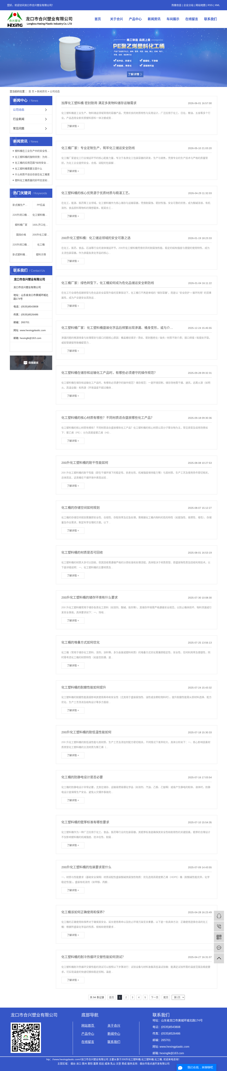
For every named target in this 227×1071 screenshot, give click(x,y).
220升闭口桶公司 (21, 244)
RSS (210, 5)
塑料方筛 (41, 254)
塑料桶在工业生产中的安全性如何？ (32, 150)
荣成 (124, 1063)
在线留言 (191, 19)
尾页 (165, 997)
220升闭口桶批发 (21, 214)
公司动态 (55, 91)
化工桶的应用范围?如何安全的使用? (32, 162)
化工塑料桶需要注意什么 (28, 168)
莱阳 (90, 1063)
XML (217, 5)
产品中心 (135, 19)
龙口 (78, 1063)
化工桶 (41, 244)
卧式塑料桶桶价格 (21, 254)
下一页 (154, 997)
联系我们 (210, 19)
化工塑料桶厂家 (41, 214)
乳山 (112, 1063)
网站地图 (201, 5)
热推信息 (176, 5)
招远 (101, 1063)
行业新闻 (18, 119)
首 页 (31, 91)
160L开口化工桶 (41, 224)
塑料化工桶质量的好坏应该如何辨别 (32, 180)
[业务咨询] (219, 916)
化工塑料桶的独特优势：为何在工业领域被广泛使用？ (32, 156)
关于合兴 (116, 19)
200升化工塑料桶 (41, 234)
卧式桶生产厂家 (21, 204)
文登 (118, 1063)
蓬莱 (95, 1063)
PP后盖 (41, 204)
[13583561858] (219, 926)
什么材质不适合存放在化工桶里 (32, 174)
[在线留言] (219, 948)
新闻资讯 (154, 19)
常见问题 (18, 128)
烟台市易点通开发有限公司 (155, 1063)
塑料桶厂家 (21, 224)
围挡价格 (21, 234)
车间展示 (173, 19)
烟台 (73, 1063)
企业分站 (188, 5)
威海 (107, 1063)
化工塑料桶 (147, 1059)
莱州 (84, 1063)
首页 (98, 19)
